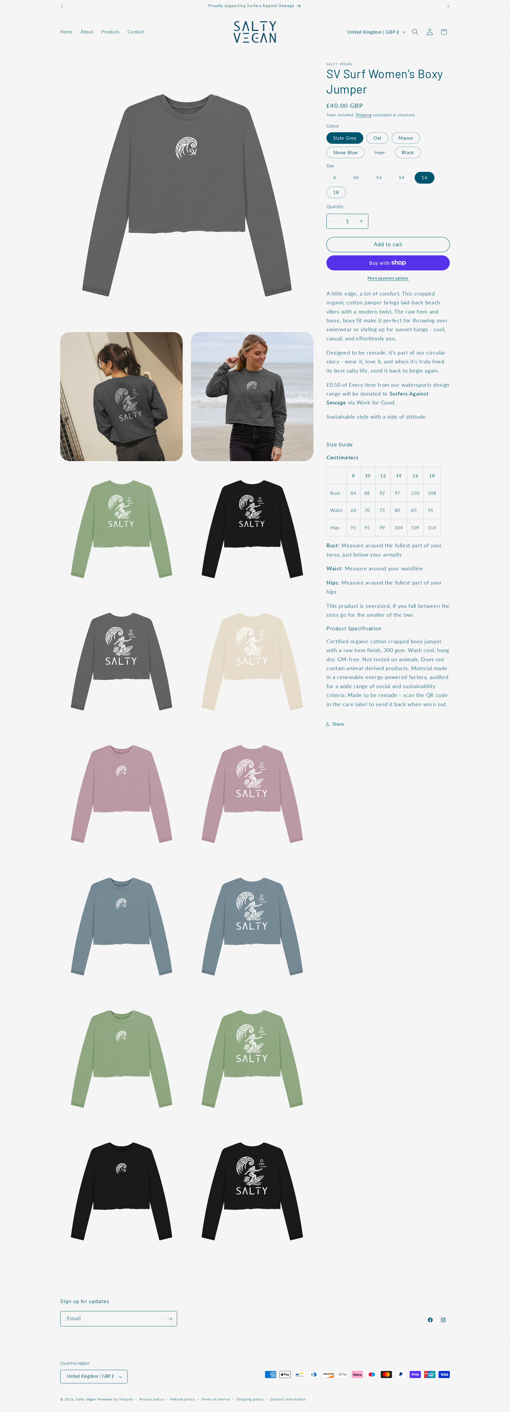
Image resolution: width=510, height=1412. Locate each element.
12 (382, 178)
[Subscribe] (170, 1319)
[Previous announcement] (61, 6)
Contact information (288, 1399)
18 (336, 192)
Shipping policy (250, 1399)
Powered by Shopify (115, 1399)
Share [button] (338, 724)
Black (408, 152)
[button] (415, 32)
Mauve (405, 137)
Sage (383, 153)
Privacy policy (151, 1399)
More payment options (388, 278)
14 (405, 178)
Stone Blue (345, 152)
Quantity (335, 206)
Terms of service (215, 1399)
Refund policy (182, 1399)
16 (424, 177)
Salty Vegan (86, 1399)
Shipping (364, 114)
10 (359, 178)
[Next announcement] (448, 6)
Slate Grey (345, 137)
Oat (377, 137)
